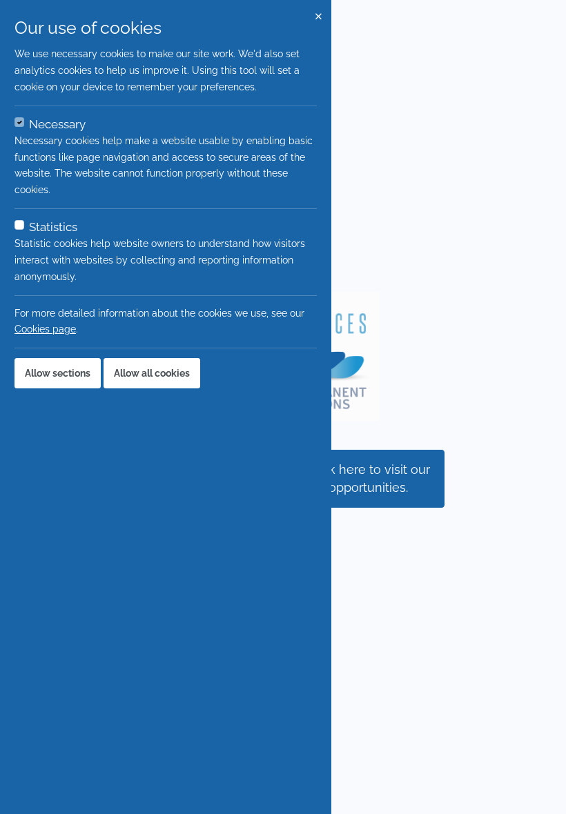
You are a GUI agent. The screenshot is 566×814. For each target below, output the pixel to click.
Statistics (53, 227)
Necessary (57, 124)
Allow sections (57, 373)
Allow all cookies (152, 373)
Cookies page (45, 329)
